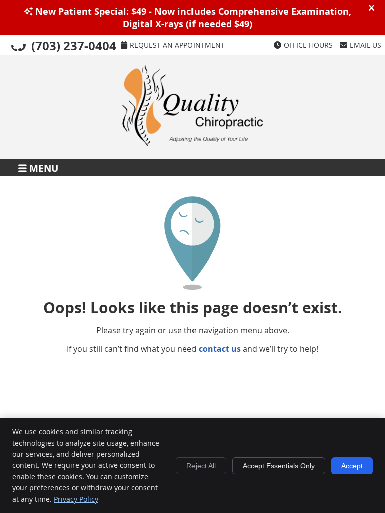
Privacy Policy (76, 499)
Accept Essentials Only (279, 466)
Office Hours (308, 45)
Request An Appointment (177, 45)
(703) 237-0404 (73, 45)
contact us (220, 348)
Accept (352, 466)
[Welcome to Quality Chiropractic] (192, 142)
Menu (43, 167)
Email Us (365, 45)
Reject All (201, 466)
